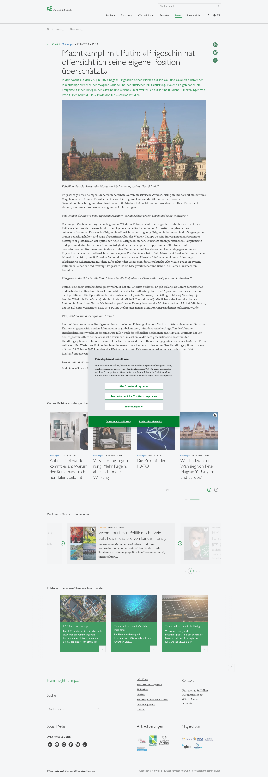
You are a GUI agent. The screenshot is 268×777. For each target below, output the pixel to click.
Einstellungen (133, 406)
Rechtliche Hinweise (150, 421)
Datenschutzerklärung (118, 421)
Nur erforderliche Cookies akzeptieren (134, 396)
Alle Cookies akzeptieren (134, 386)
